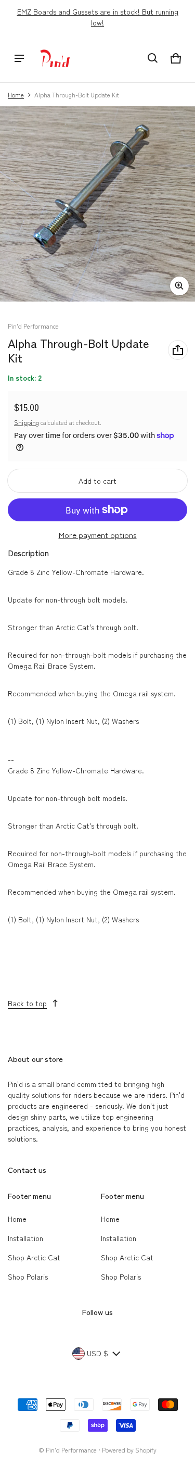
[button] (152, 58)
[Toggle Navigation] (19, 58)
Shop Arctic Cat (34, 1257)
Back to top (27, 1003)
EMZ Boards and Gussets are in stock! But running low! (97, 17)
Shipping (26, 422)
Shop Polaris (28, 1276)
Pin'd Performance (71, 1449)
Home (16, 94)
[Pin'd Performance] (55, 58)
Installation (25, 1238)
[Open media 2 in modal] (97, 204)
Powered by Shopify (129, 1449)
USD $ (97, 1353)
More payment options (98, 534)
